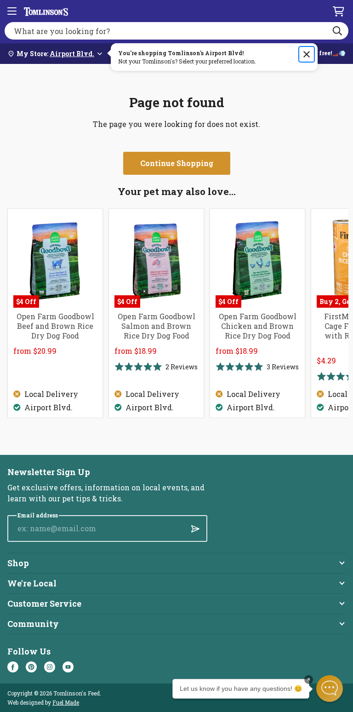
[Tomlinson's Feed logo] (46, 11)
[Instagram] (49, 666)
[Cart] (338, 11)
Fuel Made (65, 702)
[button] (329, 688)
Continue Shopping (176, 163)
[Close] (306, 54)
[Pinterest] (31, 666)
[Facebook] (12, 666)
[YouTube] (68, 666)
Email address (37, 515)
